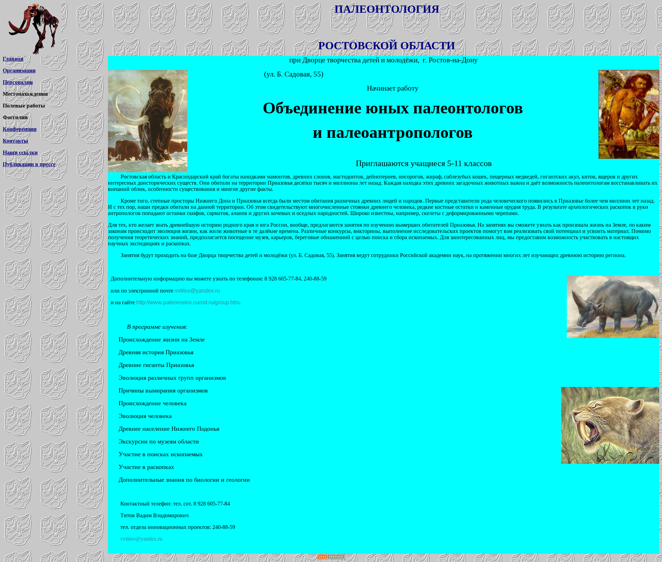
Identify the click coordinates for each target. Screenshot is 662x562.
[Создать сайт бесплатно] (331, 557)
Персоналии (18, 82)
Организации (19, 70)
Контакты (15, 141)
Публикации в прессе (29, 164)
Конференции (20, 129)
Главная (13, 59)
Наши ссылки (20, 152)
